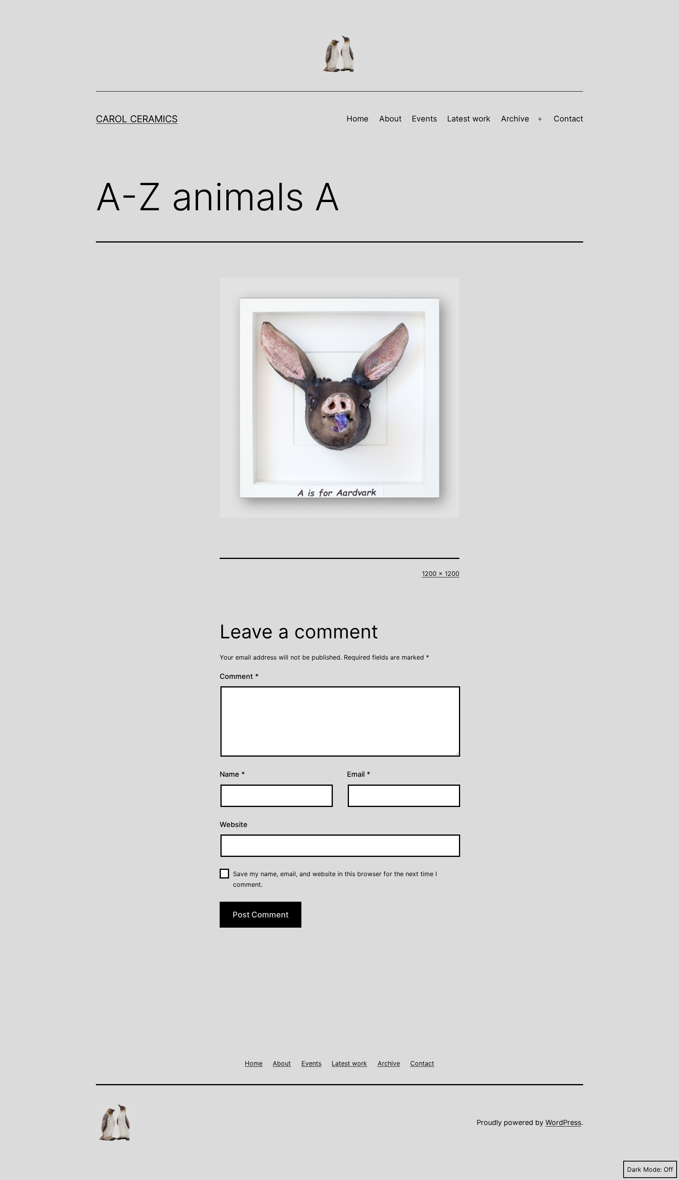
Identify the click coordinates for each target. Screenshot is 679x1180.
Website (234, 824)
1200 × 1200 (440, 573)
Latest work (468, 118)
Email (358, 774)
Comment (239, 676)
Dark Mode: (644, 1169)
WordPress (563, 1122)
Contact (568, 118)
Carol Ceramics (137, 119)
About (390, 118)
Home (358, 118)
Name (232, 774)
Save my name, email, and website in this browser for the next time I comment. (335, 879)
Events (424, 118)
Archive (515, 118)
